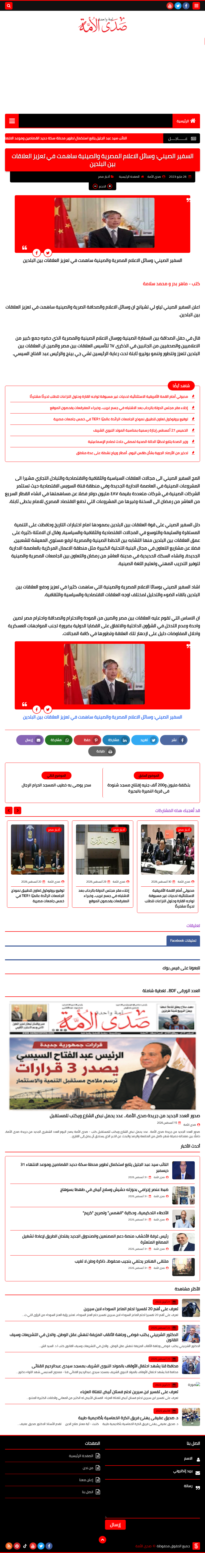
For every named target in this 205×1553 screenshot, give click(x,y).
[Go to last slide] (17, 810)
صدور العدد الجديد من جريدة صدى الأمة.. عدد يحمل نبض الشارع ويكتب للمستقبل (125, 1115)
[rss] (9, 1545)
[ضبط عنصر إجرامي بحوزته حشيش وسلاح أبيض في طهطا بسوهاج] (183, 1195)
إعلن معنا (86, 1480)
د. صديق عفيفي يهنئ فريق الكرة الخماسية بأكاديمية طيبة (128, 1417)
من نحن (88, 1468)
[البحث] (8, 6)
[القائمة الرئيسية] (12, 121)
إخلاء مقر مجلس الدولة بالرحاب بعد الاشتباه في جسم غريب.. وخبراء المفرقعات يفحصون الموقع (119, 407)
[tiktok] (25, 1545)
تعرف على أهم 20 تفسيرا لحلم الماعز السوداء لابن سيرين (131, 1308)
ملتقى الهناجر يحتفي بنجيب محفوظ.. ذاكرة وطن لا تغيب (121, 1261)
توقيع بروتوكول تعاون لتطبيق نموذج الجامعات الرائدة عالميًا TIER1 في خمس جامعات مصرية (121, 419)
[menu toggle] (196, 6)
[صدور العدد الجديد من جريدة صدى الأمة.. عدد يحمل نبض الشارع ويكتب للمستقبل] (102, 1056)
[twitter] (178, 5)
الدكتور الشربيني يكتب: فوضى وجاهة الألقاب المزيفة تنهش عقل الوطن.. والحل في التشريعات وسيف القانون (94, 1337)
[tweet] (48, 252)
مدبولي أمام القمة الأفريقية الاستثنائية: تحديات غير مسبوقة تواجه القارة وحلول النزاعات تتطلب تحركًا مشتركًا (109, 396)
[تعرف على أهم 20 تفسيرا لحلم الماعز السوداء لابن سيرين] (191, 1308)
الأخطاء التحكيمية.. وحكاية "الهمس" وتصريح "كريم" (125, 1212)
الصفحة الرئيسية (129, 176)
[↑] (102, 1539)
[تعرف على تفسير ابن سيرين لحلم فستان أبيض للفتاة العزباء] (191, 1391)
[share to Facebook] (36, 252)
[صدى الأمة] (102, 25)
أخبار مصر (104, 176)
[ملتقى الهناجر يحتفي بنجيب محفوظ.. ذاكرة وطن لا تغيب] (183, 1267)
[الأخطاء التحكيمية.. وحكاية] (183, 1219)
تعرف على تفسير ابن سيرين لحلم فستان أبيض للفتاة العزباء (129, 1391)
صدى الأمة (190, 1124)
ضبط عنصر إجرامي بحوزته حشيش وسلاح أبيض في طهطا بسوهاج (114, 1189)
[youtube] (170, 5)
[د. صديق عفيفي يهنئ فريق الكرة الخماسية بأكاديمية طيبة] (191, 1417)
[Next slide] (8, 810)
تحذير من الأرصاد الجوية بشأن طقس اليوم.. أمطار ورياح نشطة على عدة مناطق (132, 453)
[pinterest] (17, 1545)
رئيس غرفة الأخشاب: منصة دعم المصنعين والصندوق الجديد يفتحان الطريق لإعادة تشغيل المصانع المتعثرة (95, 1239)
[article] (56, 780)
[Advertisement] (102, 74)
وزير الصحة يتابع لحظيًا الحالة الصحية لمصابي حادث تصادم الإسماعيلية (138, 441)
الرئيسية (183, 121)
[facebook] (186, 5)
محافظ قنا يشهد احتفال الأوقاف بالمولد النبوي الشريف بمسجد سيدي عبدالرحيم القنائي (105, 1366)
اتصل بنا (87, 1492)
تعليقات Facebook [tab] (183, 940)
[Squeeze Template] (196, 1546)
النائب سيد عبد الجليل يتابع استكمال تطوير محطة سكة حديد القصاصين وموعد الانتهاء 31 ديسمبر (86, 138)
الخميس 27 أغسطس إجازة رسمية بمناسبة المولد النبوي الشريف (140, 430)
